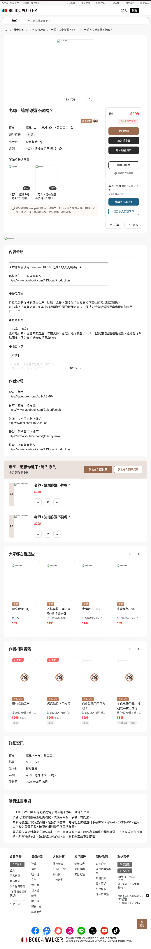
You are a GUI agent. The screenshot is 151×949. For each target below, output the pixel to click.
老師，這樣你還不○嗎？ (64, 29)
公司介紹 (101, 863)
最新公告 (79, 863)
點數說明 (100, 3)
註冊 (134, 10)
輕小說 (35, 874)
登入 (124, 10)
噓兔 (29, 127)
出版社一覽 (59, 869)
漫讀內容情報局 (103, 871)
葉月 (44, 127)
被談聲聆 (32, 142)
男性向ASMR (37, 29)
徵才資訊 (101, 883)
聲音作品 (19, 29)
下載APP (115, 3)
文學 (33, 879)
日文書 (35, 890)
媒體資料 (101, 878)
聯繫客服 (144, 3)
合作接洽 (125, 871)
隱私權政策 (102, 894)
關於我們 (130, 3)
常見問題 (85, 3)
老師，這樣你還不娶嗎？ (98, 29)
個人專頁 (15, 875)
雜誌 (33, 895)
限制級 (35, 901)
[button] (130, 554)
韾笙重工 (63, 127)
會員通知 (15, 881)
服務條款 (101, 888)
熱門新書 (58, 863)
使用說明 (71, 3)
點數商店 (36, 911)
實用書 (35, 885)
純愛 (30, 134)
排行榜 (57, 874)
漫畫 (33, 869)
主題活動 (58, 879)
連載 (33, 863)
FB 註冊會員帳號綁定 (18, 893)
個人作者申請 (17, 886)
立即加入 (17, 864)
